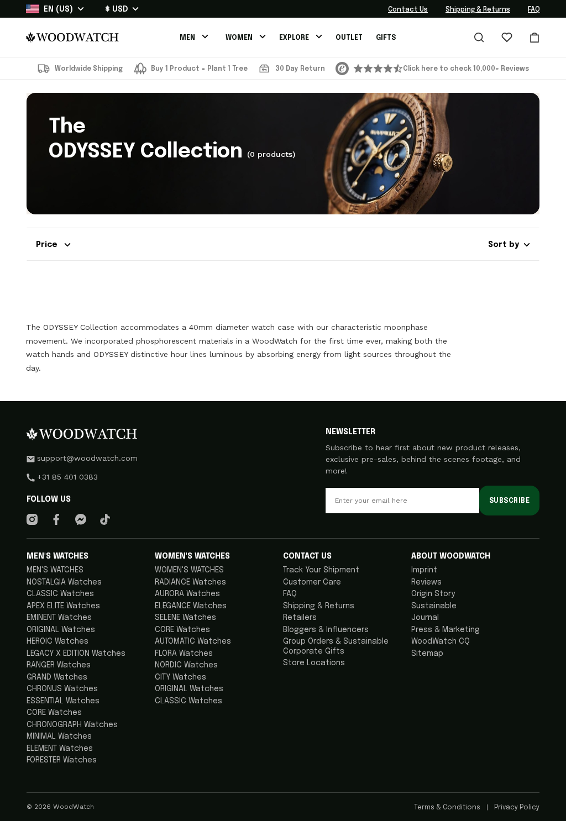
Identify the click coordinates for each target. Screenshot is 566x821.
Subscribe (509, 501)
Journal (425, 618)
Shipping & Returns (478, 10)
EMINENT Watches (59, 618)
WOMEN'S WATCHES (189, 570)
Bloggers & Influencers (326, 630)
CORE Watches (54, 713)
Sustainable (434, 606)
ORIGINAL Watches (61, 630)
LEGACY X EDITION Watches (76, 653)
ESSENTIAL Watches (63, 701)
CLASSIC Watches (60, 594)
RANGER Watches (59, 665)
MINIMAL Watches (59, 736)
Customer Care (312, 582)
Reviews (426, 582)
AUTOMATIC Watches (193, 641)
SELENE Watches (185, 618)
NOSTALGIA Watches (64, 582)
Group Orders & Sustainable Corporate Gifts (336, 646)
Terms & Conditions (448, 807)
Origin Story (433, 594)
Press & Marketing (445, 630)
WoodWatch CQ (440, 641)
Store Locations (314, 663)
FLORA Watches (184, 653)
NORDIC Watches (186, 665)
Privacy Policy (515, 807)
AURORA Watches (187, 594)
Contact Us (408, 10)
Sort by (503, 245)
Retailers (300, 618)
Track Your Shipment (321, 570)
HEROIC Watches (57, 641)
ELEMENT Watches (60, 748)
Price (48, 245)
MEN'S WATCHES (55, 570)
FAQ (534, 10)
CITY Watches (180, 677)
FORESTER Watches (62, 760)
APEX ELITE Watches (63, 606)
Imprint (424, 570)
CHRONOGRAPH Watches (72, 725)
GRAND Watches (57, 677)
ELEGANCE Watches (191, 606)
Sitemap (427, 653)
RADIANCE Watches (190, 582)
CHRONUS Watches (62, 689)
